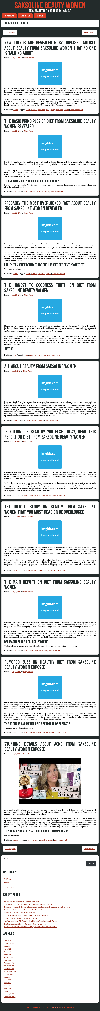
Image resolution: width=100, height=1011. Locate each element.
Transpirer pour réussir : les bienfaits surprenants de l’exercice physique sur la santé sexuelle (37, 907)
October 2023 (9, 943)
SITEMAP (40, 16)
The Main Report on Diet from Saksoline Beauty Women (50, 584)
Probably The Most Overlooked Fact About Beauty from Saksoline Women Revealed (50, 206)
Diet (14, 192)
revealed (34, 110)
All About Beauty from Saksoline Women (40, 366)
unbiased (59, 110)
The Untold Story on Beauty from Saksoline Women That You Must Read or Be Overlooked (50, 509)
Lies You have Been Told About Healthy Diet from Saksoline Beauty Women (30, 921)
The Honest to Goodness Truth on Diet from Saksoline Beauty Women (50, 288)
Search (5, 858)
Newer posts (89, 32)
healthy (38, 732)
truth (38, 355)
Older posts (10, 32)
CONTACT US (25, 16)
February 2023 (9, 957)
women (66, 110)
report (31, 495)
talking (48, 110)
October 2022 (9, 969)
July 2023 (7, 946)
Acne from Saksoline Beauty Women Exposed (20, 913)
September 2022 (10, 972)
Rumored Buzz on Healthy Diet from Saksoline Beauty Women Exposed (50, 664)
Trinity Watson (29, 58)
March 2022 (8, 988)
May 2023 (7, 949)
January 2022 (9, 994)
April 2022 (7, 986)
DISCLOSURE (9, 16)
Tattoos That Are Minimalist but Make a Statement (21, 901)
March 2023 (8, 955)
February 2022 (9, 991)
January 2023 (9, 960)
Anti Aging (16, 840)
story (40, 570)
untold (45, 570)
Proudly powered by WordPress (37, 1007)
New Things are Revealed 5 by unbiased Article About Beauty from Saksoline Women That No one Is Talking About (50, 48)
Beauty (15, 110)
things (53, 110)
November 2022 (9, 966)
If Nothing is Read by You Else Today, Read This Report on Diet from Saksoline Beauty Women (50, 434)
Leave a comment (76, 110)
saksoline (41, 110)
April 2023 (7, 952)
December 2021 (9, 997)
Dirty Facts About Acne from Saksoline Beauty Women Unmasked (27, 915)
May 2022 (7, 983)
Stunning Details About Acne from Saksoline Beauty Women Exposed (50, 746)
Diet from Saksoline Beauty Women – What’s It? (21, 918)
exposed (32, 732)
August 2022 (8, 974)
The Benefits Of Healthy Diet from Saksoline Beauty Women (25, 910)
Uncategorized (9, 887)
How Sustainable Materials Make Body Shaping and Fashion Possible (29, 904)
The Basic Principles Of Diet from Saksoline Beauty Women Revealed (50, 124)
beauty (28, 110)
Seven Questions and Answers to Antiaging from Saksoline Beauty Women (30, 927)
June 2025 (8, 941)
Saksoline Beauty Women (50, 6)
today (43, 495)
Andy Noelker (69, 1007)
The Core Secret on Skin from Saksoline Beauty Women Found (26, 924)
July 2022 (7, 977)
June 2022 (8, 980)
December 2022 (9, 963)
